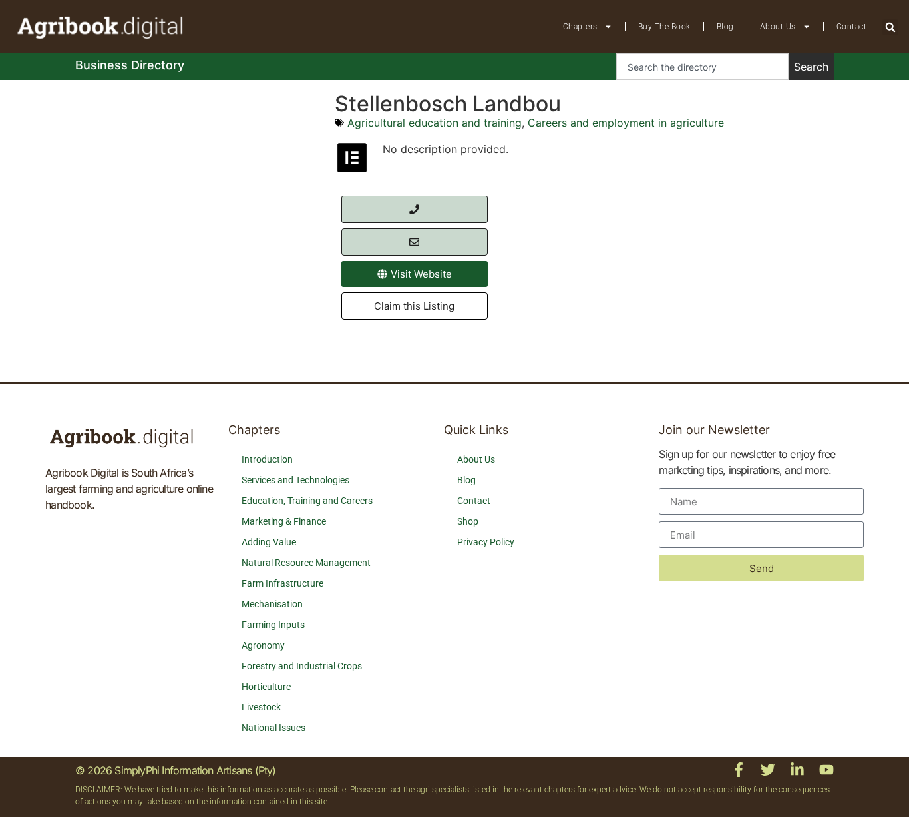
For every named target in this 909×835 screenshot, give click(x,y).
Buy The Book (664, 26)
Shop (467, 521)
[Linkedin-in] (797, 769)
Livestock (261, 707)
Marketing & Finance (284, 521)
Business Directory (129, 65)
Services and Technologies (295, 480)
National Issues (273, 727)
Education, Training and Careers (307, 500)
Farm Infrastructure (282, 583)
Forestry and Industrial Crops (302, 666)
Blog (725, 26)
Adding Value (269, 542)
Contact (851, 26)
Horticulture (266, 686)
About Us (778, 26)
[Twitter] (768, 769)
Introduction (267, 459)
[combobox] (702, 66)
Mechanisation (272, 604)
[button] (890, 27)
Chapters (580, 26)
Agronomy (263, 645)
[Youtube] (826, 769)
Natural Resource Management (306, 562)
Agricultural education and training (434, 122)
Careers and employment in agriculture (626, 122)
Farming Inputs (273, 624)
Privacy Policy (485, 542)
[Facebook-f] (738, 769)
